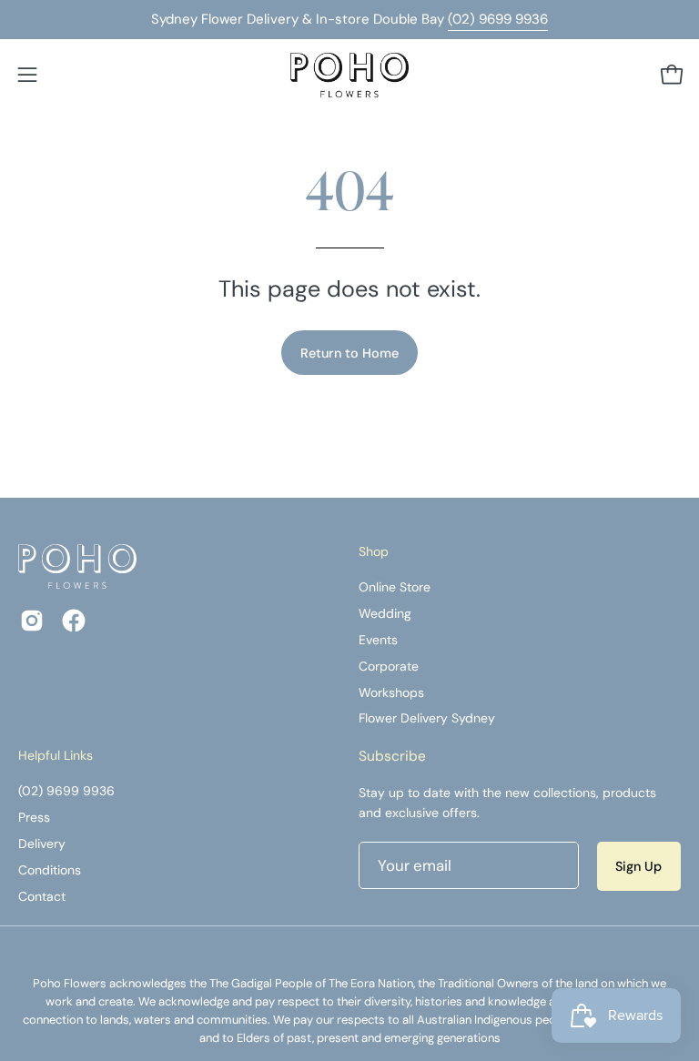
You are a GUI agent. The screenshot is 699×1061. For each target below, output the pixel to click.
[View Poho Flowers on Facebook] (73, 620)
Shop (374, 552)
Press (34, 817)
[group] (349, 19)
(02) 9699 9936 (498, 19)
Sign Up (638, 866)
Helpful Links (55, 755)
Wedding (385, 613)
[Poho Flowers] (349, 75)
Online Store (395, 587)
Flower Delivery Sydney (427, 719)
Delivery (42, 843)
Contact (42, 896)
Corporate (389, 666)
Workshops (391, 692)
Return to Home (349, 353)
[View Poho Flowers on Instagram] (32, 620)
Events (378, 640)
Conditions (49, 870)
